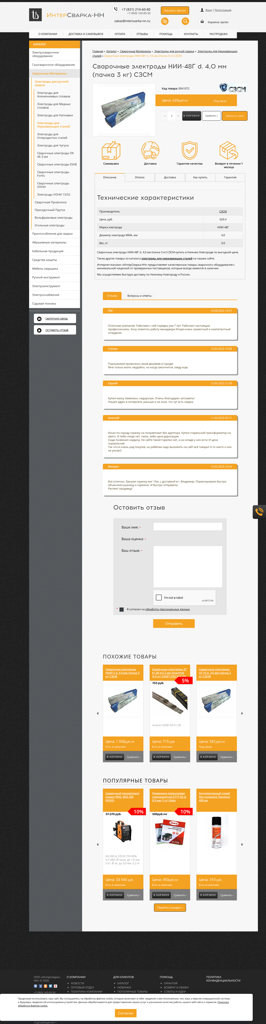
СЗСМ (223, 211)
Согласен (125, 1013)
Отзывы (142, 34)
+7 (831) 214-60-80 (136, 9)
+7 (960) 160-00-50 (138, 13)
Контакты (191, 34)
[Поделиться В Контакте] (35, 986)
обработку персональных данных (167, 609)
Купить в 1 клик (235, 116)
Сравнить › (133, 757)
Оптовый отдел (82, 987)
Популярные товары (135, 780)
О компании (47, 34)
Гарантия (170, 983)
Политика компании (86, 991)
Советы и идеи (175, 991)
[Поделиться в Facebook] (40, 986)
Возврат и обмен (176, 987)
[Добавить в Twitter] (50, 986)
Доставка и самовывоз (86, 34)
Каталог (39, 44)
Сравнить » (211, 115)
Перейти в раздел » (170, 907)
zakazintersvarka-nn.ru (132, 21)
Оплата (120, 34)
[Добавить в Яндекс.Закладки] (55, 986)
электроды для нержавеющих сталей (167, 258)
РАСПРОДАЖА (218, 34)
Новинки (124, 987)
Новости (77, 983)
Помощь (165, 34)
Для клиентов (123, 977)
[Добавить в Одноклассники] (45, 986)
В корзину (191, 115)
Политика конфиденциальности (223, 978)
